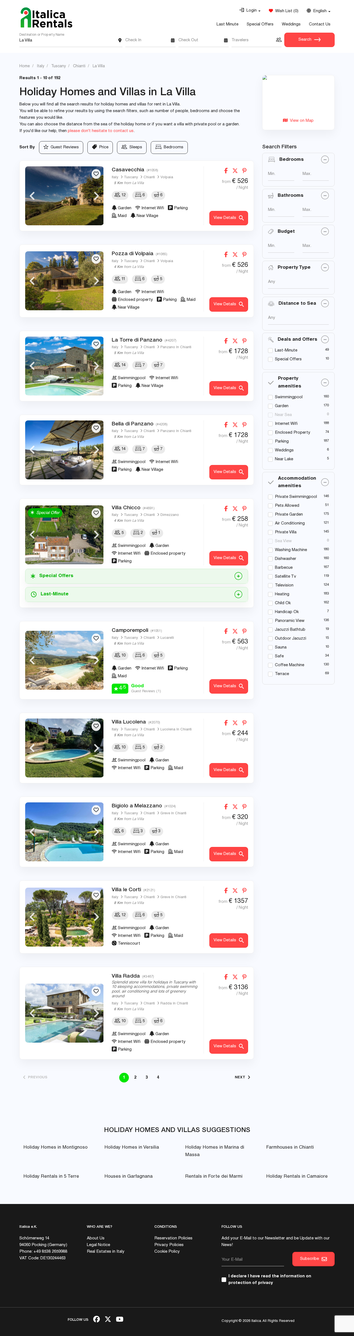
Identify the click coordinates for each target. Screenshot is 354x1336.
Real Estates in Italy (105, 1252)
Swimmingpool (289, 397)
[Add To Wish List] (96, 174)
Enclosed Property (292, 433)
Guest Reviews (63, 147)
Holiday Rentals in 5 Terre (51, 1176)
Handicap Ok (287, 612)
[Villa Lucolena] (64, 748)
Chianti (149, 177)
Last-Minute (286, 350)
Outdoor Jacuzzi (290, 639)
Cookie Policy (167, 1252)
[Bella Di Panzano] (64, 449)
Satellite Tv (285, 577)
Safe (279, 656)
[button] (250, 10)
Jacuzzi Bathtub (290, 630)
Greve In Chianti (173, 813)
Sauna (281, 647)
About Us (96, 1238)
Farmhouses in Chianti (290, 1147)
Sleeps (134, 147)
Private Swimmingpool (296, 497)
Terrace (282, 674)
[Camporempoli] (64, 660)
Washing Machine (291, 550)
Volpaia (166, 177)
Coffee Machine (289, 665)
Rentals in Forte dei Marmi (214, 1176)
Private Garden (289, 515)
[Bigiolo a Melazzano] (64, 831)
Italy (115, 177)
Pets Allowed (287, 506)
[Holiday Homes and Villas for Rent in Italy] (46, 17)
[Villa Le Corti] (64, 917)
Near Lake (284, 459)
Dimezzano (169, 515)
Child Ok (283, 603)
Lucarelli (167, 638)
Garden (281, 406)
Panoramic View (289, 621)
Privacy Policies (169, 1245)
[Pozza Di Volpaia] (64, 280)
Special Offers (260, 24)
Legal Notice (98, 1245)
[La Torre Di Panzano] (64, 366)
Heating (282, 594)
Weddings (291, 24)
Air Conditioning (290, 523)
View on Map (301, 121)
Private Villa (285, 532)
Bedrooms (172, 147)
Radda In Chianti (174, 1004)
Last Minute (227, 24)
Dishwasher (285, 559)
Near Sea (283, 415)
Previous (32, 196)
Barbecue (284, 568)
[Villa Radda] (64, 1013)
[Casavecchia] (64, 195)
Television (284, 585)
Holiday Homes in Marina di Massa (214, 1151)
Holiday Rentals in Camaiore (297, 1176)
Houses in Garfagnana (129, 1176)
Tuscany (131, 177)
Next (96, 196)
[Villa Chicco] (64, 534)
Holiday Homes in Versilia (132, 1147)
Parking (282, 442)
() (285, 11)
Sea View (283, 541)
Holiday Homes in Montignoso (56, 1147)
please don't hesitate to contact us (101, 131)
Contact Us (319, 24)
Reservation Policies (173, 1238)
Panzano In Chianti (175, 347)
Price (102, 147)
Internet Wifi (286, 424)
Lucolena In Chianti (176, 730)
